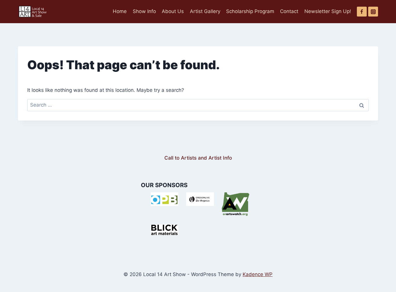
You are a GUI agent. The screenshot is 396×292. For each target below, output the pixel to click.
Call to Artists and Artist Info (198, 158)
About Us (173, 11)
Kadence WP (258, 274)
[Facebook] (362, 12)
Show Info (144, 11)
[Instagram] (373, 12)
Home (120, 11)
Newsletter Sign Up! (327, 11)
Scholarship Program (250, 11)
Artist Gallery (205, 11)
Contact (289, 11)
